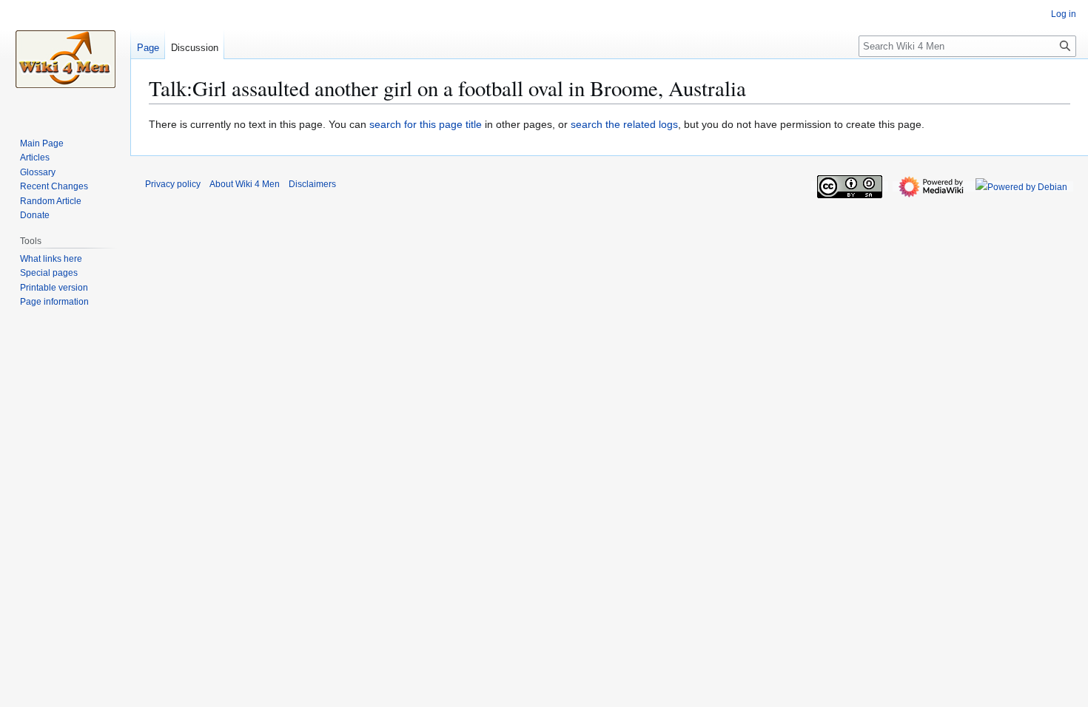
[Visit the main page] (65, 59)
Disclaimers (312, 184)
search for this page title (425, 124)
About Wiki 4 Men (244, 184)
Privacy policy (173, 184)
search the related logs (624, 124)
